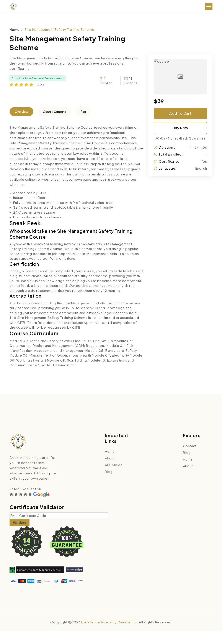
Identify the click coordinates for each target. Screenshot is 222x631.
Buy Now (180, 128)
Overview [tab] (21, 112)
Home (15, 29)
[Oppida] (13, 7)
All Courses (113, 465)
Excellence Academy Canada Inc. (109, 622)
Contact (189, 446)
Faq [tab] (83, 112)
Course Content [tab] (54, 112)
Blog (109, 472)
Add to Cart (180, 113)
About (110, 458)
